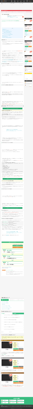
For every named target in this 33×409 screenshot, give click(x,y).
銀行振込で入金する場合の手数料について (7, 32)
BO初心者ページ (5, 400)
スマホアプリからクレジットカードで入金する (7, 33)
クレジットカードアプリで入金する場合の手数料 (8, 34)
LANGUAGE (30, 1)
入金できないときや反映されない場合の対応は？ (7, 37)
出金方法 (26, 64)
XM (26, 67)
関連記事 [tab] (3, 313)
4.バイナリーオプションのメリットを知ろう (6, 305)
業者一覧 (30, 86)
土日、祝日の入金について (5, 36)
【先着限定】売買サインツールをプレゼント (11, 16)
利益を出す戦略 (13, 402)
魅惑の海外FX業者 (21, 400)
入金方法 (26, 63)
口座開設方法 (26, 62)
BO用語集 (5, 402)
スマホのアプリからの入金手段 (6, 30)
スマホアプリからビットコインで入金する (6, 35)
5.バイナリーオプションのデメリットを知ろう (6, 306)
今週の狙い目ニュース (13, 400)
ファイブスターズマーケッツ (29, 83)
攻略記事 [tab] (15, 313)
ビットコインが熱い (21, 402)
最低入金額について (5, 29)
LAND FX (27, 70)
